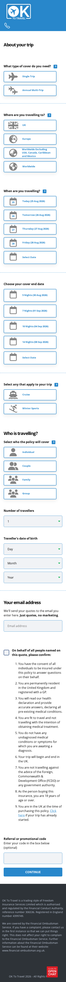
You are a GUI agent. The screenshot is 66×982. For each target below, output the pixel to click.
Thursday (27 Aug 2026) (35, 228)
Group (26, 493)
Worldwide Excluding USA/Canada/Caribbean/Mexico (30, 152)
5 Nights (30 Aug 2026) (34, 295)
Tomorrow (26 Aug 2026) (36, 215)
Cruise (26, 394)
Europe (26, 138)
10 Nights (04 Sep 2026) (35, 326)
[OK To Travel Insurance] (29, 11)
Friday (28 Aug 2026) (33, 242)
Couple (26, 465)
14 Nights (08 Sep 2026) (35, 342)
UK (24, 125)
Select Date (29, 257)
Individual (28, 452)
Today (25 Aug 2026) (33, 201)
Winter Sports (30, 408)
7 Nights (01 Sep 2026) (34, 310)
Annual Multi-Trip (32, 90)
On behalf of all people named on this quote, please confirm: (36, 652)
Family (26, 479)
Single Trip (28, 76)
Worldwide (28, 166)
